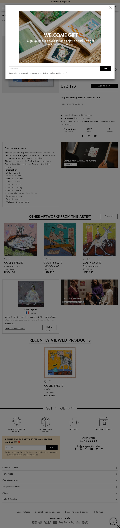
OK (105, 68)
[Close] (110, 7)
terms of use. (64, 73)
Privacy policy (49, 73)
